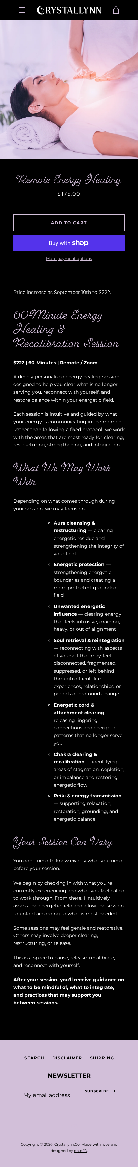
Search (34, 1057)
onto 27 (80, 1150)
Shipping (102, 1057)
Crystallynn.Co (67, 1144)
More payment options (69, 258)
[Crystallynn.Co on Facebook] (63, 1127)
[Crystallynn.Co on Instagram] (74, 1127)
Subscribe (97, 1091)
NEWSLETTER (69, 1075)
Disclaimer (67, 1057)
